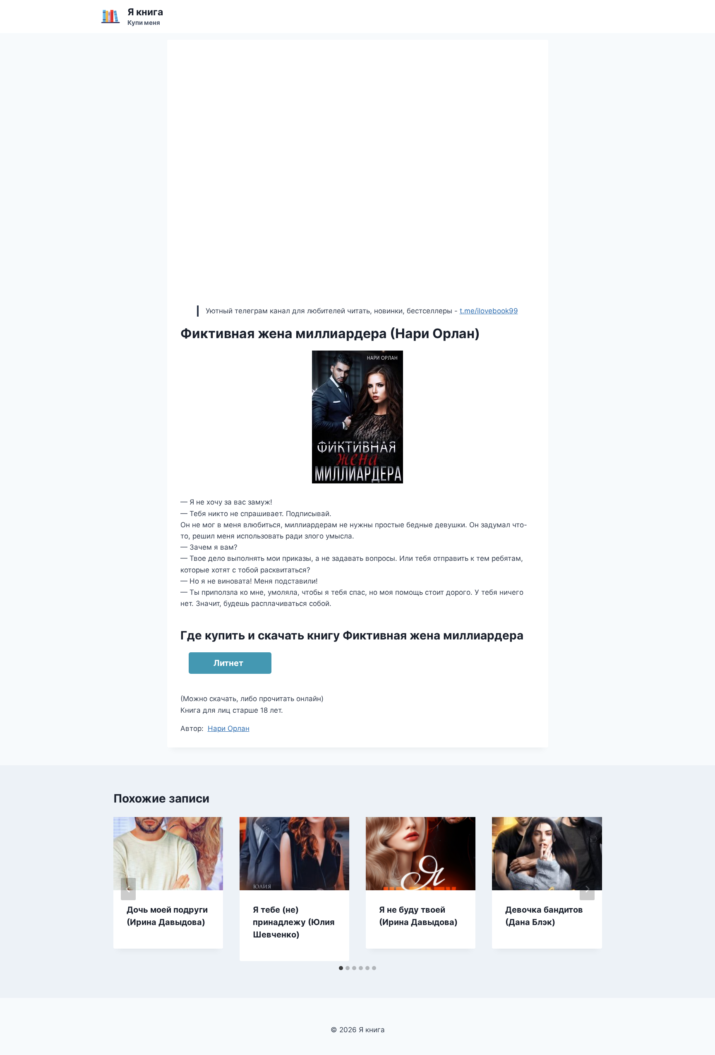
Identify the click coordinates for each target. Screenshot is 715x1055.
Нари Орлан (229, 728)
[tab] (341, 968)
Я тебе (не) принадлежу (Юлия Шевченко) (294, 922)
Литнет (228, 663)
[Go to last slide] (128, 889)
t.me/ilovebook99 (489, 311)
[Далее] (587, 889)
